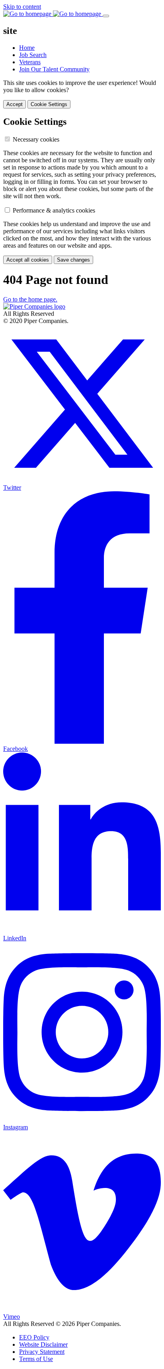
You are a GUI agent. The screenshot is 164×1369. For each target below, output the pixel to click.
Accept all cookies (27, 260)
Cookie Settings (49, 104)
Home (27, 47)
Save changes (73, 260)
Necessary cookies (36, 139)
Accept (14, 104)
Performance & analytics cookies (54, 210)
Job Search (33, 54)
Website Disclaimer (43, 1344)
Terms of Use (36, 1358)
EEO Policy (34, 1337)
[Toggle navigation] (106, 16)
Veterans (30, 62)
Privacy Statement (41, 1351)
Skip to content (22, 6)
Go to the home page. (30, 299)
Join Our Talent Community (54, 69)
